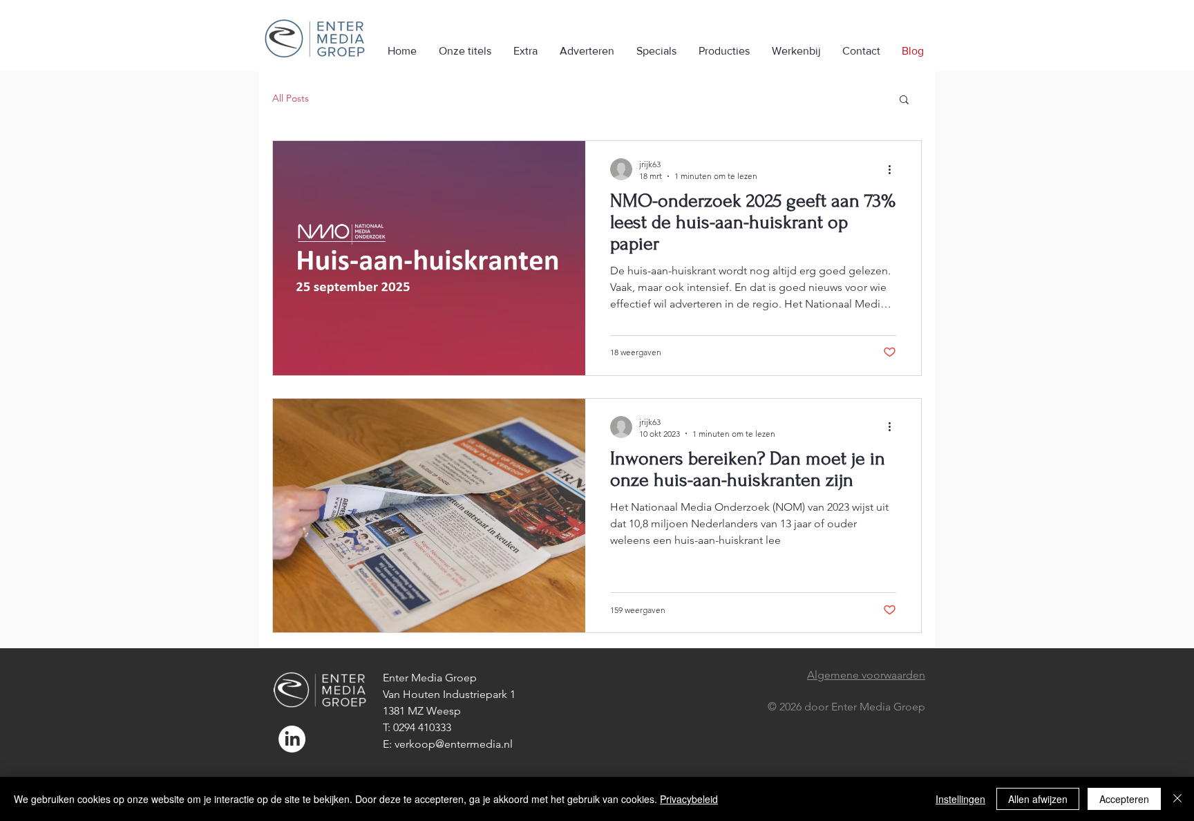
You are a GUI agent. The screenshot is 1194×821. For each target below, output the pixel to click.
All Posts (290, 98)
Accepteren (1124, 799)
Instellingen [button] (960, 799)
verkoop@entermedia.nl (454, 744)
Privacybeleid (689, 799)
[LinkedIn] (291, 739)
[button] (904, 100)
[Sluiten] (1177, 799)
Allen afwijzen (1038, 799)
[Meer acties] (894, 169)
